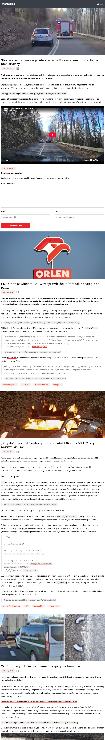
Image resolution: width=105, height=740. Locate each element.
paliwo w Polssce (41, 385)
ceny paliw (57, 385)
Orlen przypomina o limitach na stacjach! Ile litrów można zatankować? (35, 378)
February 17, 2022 (30, 570)
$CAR (21, 544)
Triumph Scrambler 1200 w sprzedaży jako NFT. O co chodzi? (30, 600)
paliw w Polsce (91, 328)
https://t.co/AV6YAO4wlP (41, 563)
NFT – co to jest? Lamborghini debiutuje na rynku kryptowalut (31, 504)
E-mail (57, 212)
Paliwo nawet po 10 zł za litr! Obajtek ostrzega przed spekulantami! (32, 352)
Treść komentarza (8, 183)
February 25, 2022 (39, 346)
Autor (3, 212)
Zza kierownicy (8, 168)
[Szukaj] (98, 4)
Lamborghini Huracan (67, 516)
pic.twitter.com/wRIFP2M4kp (17, 567)
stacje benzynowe (9, 385)
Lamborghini (38, 606)
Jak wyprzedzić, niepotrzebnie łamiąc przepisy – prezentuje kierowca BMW (34, 93)
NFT (3, 482)
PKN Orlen (11, 357)
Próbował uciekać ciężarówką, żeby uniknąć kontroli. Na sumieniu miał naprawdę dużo (39, 700)
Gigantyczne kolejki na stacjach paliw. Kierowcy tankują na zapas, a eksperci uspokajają (42, 322)
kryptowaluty (61, 582)
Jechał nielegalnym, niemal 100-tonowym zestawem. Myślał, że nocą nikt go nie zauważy (39, 721)
